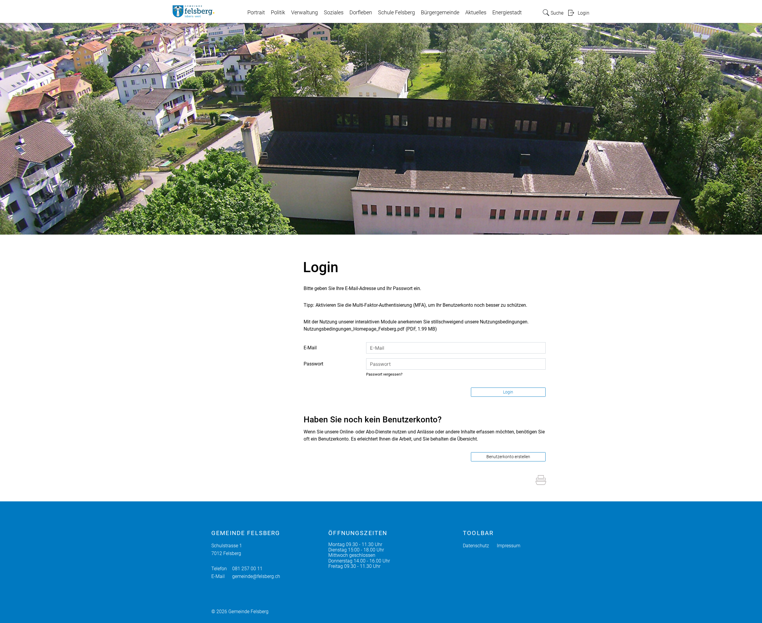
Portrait (256, 13)
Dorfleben (360, 13)
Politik (278, 13)
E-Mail (310, 348)
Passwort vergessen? (384, 374)
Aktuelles (475, 13)
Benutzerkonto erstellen (508, 456)
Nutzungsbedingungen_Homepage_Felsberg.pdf (354, 329)
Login (583, 13)
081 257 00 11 (247, 568)
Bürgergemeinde (440, 13)
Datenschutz (476, 545)
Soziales (333, 13)
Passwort (313, 364)
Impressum (508, 545)
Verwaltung (304, 13)
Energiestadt (507, 13)
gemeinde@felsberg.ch (256, 576)
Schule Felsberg (396, 13)
